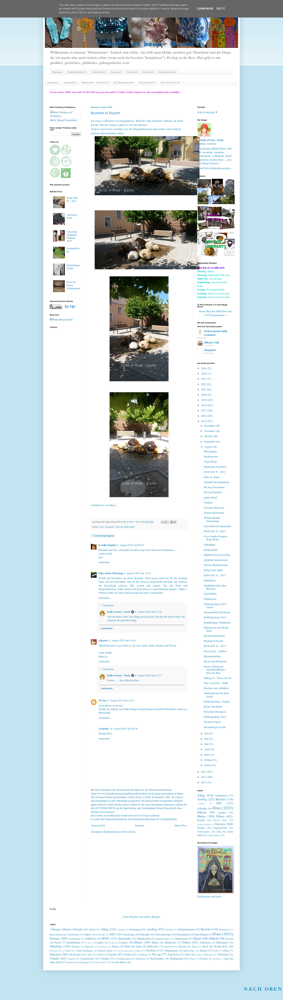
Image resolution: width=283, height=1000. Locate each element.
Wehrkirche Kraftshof (215, 466)
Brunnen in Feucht (213, 641)
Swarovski (74, 954)
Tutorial (208, 954)
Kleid (58, 942)
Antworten (104, 562)
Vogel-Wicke (210, 461)
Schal (67, 950)
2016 (204, 415)
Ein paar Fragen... (213, 721)
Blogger (156, 916)
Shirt (138, 950)
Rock (205, 946)
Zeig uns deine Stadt (124, 526)
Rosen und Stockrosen (215, 661)
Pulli (127, 946)
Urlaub (54, 958)
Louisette (104, 728)
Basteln (220, 799)
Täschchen (222, 954)
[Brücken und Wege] (216, 229)
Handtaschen (144, 938)
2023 (204, 378)
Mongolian (210, 350)
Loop (112, 942)
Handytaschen (162, 938)
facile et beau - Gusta (118, 612)
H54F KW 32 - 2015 (215, 646)
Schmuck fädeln (204, 824)
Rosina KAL (220, 820)
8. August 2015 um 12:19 (137, 573)
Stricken (220, 824)
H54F (105, 938)
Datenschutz (70, 82)
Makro (201, 816)
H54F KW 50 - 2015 (72, 199)
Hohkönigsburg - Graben (217, 701)
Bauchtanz (224, 929)
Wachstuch (140, 958)
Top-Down (173, 954)
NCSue (103, 700)
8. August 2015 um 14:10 (122, 640)
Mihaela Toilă (211, 342)
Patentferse (103, 946)
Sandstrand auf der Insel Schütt (216, 694)
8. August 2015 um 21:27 (148, 675)
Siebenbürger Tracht (73, 266)
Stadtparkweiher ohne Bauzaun (215, 587)
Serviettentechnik (125, 950)
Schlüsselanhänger (84, 950)
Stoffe (216, 950)
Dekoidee (202, 808)
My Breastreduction (124, 82)
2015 (204, 421)
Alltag (201, 795)
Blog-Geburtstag (57, 934)
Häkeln (202, 812)
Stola (225, 950)
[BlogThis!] (165, 522)
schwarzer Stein (72, 216)
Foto (102, 526)
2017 (204, 410)
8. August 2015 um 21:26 (148, 611)
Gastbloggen (74, 938)
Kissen (229, 938)
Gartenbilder (210, 593)
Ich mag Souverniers (214, 487)
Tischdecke (142, 954)
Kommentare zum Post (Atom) (119, 831)
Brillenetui (74, 934)
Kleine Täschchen (213, 706)
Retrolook (169, 946)
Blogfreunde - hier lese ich (95, 82)
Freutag (55, 938)
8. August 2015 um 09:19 (130, 545)
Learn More (205, 8)
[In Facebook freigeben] (171, 522)
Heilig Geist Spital (213, 570)
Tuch (187, 954)
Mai (206, 744)
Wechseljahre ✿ (167, 72)
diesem (142, 125)
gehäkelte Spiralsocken (215, 560)
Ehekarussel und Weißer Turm (216, 629)
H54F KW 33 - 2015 (215, 575)
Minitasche (170, 942)
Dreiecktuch (183, 934)
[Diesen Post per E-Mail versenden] (162, 522)
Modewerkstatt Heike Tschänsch (215, 333)
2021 (204, 389)
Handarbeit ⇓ (98, 72)
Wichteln (203, 958)
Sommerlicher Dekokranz (217, 612)
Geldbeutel (90, 938)
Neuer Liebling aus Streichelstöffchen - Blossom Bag (215, 669)
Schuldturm (210, 580)
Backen (169, 929)
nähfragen (84, 962)
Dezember (210, 425)
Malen (155, 942)
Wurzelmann (210, 451)
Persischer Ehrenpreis (215, 711)
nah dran (71, 962)
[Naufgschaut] (216, 203)
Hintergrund (181, 938)
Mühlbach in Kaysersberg (217, 554)
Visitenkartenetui (123, 958)
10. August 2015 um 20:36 (124, 728)
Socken (151, 950)
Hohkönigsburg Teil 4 (215, 716)
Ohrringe (75, 946)
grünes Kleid (210, 497)
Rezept (200, 820)
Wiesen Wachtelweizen (216, 565)
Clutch (87, 934)
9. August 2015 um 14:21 (121, 700)
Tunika (198, 954)
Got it (221, 8)
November (210, 431)
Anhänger (121, 929)
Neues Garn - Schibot (215, 651)
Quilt (138, 946)
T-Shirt (88, 954)
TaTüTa (100, 954)
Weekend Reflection (214, 635)
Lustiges (123, 942)
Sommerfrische (73, 250)
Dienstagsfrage (163, 934)
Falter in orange (212, 477)
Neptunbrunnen (142, 129)
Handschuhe (124, 938)
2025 (204, 373)
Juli (206, 733)
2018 (204, 405)
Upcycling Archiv (147, 82)
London (222, 812)
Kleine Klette (210, 549)
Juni (206, 738)
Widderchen (210, 599)
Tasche (112, 954)
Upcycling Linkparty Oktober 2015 (72, 236)
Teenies (201, 827)
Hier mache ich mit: (170, 82)
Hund (197, 938)
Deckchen (129, 934)
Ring (194, 946)
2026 (204, 368)
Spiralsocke (188, 950)
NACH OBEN (263, 989)
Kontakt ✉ (148, 72)
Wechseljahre (203, 831)
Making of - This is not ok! (218, 678)
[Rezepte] (216, 255)
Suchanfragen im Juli (215, 727)
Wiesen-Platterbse (213, 492)
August (208, 446)
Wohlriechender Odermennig (212, 519)
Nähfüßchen (205, 942)
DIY (219, 803)
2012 (204, 782)
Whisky (192, 958)
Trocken (208, 502)
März (207, 754)
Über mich (132, 72)
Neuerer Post (98, 825)
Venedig (104, 958)
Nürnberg (56, 946)
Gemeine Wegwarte (214, 507)
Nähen (220, 816)
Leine (88, 942)
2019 (204, 400)
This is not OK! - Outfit (216, 683)
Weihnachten (176, 958)
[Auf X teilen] (168, 522)
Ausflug (202, 799)
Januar (208, 765)
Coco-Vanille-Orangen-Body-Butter (216, 538)
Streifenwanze (211, 456)
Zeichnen (216, 958)
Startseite (57, 72)
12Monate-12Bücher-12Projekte (66, 929)
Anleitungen (221, 795)
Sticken (203, 950)
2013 (204, 777)
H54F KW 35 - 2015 (215, 472)
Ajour (92, 929)
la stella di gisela (107, 545)
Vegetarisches (220, 827)
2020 (204, 394)
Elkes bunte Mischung (111, 573)
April (207, 749)
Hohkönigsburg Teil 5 (215, 617)
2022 (204, 384)
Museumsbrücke (212, 656)
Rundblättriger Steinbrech (217, 622)
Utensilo (71, 958)
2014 (204, 771)
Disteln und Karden (214, 512)
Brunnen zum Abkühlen (216, 688)
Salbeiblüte (209, 544)
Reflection (152, 946)
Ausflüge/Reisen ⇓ (76, 72)
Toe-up (156, 954)
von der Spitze (118, 962)
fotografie (109, 526)
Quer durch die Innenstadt (217, 526)
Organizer (89, 946)
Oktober (208, 436)
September (210, 441)
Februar (208, 760)
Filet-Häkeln (201, 934)
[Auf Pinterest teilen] (175, 522)
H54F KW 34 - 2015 (215, 531)
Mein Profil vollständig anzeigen (214, 168)
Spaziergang (171, 950)
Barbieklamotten (186, 929)
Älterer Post (180, 825)
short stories (214, 835)
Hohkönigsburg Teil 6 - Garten (216, 605)
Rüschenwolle (56, 950)
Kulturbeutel (73, 942)
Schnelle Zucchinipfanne (216, 482)
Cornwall (201, 803)
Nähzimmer (222, 942)
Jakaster (103, 640)
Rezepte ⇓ (116, 72)
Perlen (115, 946)
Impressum (53, 82)
